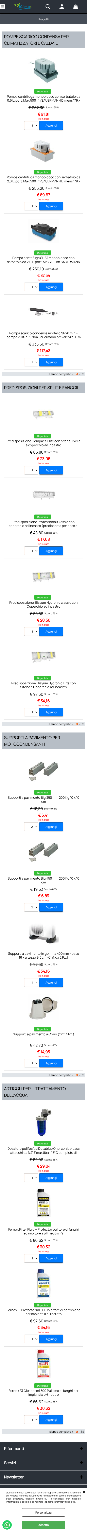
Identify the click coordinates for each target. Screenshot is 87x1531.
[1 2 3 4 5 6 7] (31, 1339)
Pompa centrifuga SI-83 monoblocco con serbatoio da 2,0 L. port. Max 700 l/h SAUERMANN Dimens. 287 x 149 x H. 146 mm (43, 262)
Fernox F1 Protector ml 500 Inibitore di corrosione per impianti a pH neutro (43, 1312)
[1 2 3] (31, 206)
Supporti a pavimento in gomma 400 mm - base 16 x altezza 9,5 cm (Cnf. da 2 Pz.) (43, 955)
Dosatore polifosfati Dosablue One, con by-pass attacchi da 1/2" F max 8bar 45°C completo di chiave (43, 1152)
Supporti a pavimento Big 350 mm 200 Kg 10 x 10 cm (43, 799)
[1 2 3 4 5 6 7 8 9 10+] (31, 471)
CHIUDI (84, 1492)
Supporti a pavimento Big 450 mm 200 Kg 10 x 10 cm (43, 880)
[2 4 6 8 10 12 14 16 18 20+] (31, 827)
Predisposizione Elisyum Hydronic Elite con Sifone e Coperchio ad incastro (43, 685)
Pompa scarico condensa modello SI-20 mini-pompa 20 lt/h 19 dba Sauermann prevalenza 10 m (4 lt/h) (43, 337)
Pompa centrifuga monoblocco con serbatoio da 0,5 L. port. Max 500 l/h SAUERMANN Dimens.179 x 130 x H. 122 (43, 100)
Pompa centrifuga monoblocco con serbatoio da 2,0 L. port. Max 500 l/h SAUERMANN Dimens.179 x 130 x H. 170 (43, 181)
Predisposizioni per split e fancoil (41, 387)
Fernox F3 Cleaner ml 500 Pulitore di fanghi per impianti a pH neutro (44, 1392)
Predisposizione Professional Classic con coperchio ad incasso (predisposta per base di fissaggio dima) (43, 526)
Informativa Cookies (64, 1501)
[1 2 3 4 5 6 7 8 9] (31, 1259)
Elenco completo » (61, 374)
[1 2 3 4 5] (31, 126)
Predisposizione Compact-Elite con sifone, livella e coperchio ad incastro (43, 443)
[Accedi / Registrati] (65, 6)
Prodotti (43, 19)
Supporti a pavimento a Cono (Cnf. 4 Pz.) (43, 1034)
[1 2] (31, 712)
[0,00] (79, 6)
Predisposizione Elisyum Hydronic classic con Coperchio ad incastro (43, 604)
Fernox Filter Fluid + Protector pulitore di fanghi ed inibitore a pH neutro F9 (43, 1231)
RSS (81, 374)
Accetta (43, 1525)
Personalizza (43, 1512)
